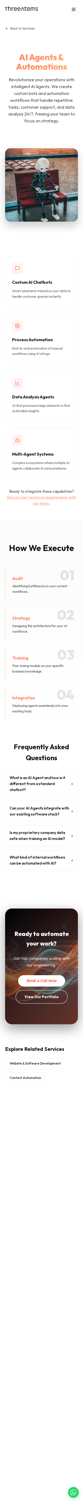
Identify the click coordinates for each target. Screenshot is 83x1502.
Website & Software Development (35, 1063)
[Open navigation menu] (74, 9)
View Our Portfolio (41, 996)
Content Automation (25, 1078)
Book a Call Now (42, 981)
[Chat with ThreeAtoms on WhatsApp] (73, 1492)
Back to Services (22, 28)
